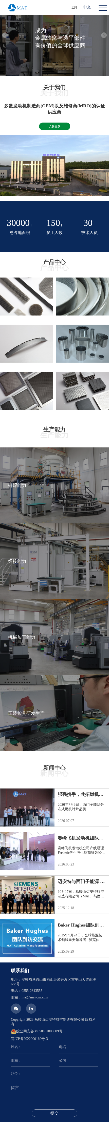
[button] (5, 35)
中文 (87, 7)
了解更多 (54, 126)
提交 (54, 1113)
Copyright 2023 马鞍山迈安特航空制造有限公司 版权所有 (53, 1022)
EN (74, 7)
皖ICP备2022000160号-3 (29, 1039)
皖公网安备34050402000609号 (39, 1031)
